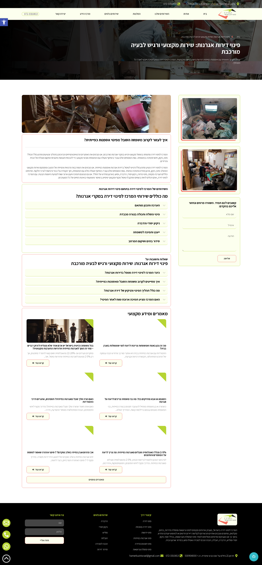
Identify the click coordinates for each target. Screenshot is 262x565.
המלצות (137, 13)
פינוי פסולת (153, 214)
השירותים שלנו (162, 13)
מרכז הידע (85, 13)
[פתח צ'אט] (253, 556)
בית (205, 13)
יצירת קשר (60, 13)
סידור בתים (153, 241)
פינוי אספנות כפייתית (102, 139)
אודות (186, 13)
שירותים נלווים (111, 13)
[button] (4, 22)
